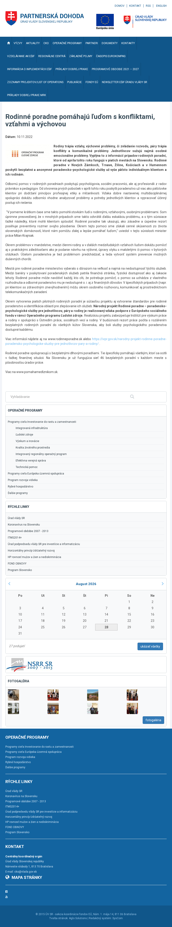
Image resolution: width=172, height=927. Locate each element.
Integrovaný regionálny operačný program (41, 454)
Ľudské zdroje (24, 434)
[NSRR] (30, 664)
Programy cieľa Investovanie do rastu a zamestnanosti (42, 421)
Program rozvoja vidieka (23, 480)
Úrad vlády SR (16, 518)
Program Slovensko (20, 570)
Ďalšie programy (18, 493)
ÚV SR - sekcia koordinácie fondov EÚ (68, 914)
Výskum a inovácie (27, 441)
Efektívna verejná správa (31, 460)
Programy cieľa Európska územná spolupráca (36, 473)
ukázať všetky (150, 646)
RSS (148, 5)
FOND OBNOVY (17, 563)
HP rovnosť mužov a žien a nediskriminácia (34, 557)
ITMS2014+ (15, 537)
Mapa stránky (27, 877)
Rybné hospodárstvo (20, 486)
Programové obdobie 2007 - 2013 (28, 531)
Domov (120, 5)
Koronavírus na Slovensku (24, 524)
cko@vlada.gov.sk (25, 871)
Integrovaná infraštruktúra (32, 428)
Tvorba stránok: (58, 918)
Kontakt (135, 5)
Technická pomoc (27, 467)
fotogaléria (153, 720)
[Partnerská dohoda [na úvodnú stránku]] (44, 18)
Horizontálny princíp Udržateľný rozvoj (31, 550)
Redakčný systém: (100, 918)
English (161, 5)
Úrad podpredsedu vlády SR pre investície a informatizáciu (44, 544)
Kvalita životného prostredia (33, 447)
